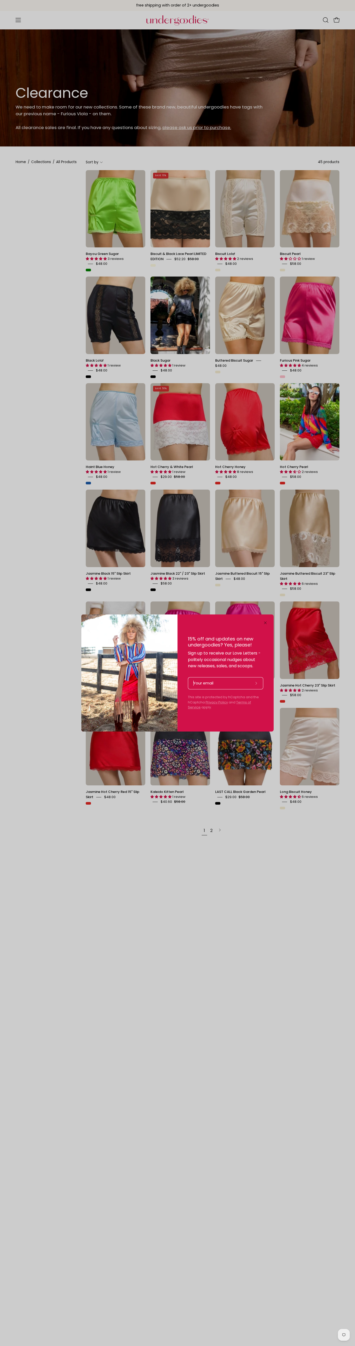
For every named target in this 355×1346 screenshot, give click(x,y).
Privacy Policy (217, 702)
